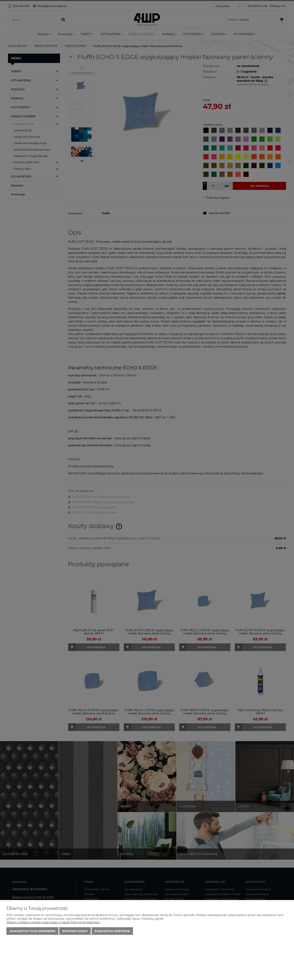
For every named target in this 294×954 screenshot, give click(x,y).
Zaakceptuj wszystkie (112, 931)
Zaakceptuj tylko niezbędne (32, 931)
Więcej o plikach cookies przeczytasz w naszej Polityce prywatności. (53, 922)
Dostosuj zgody (75, 931)
